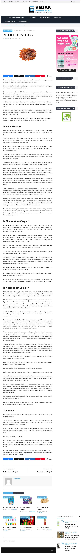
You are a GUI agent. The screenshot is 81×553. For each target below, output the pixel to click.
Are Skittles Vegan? (26, 527)
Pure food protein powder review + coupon (70, 548)
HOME (5, 1)
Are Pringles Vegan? (43, 527)
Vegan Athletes (10, 21)
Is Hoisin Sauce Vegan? (10, 472)
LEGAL (41, 1)
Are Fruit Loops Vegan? (44, 472)
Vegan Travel (32, 17)
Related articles (8, 493)
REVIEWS (17, 1)
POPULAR (11, 1)
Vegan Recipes (23, 21)
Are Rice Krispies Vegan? (10, 507)
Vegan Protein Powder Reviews (14, 17)
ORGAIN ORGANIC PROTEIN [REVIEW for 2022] (71, 526)
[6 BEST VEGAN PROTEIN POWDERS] (30, 1)
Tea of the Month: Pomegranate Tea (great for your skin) (27, 25)
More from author (18, 493)
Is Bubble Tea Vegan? (9, 527)
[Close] (79, 516)
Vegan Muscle (58, 17)
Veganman (7, 38)
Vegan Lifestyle (45, 17)
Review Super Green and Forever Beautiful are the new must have (72, 537)
